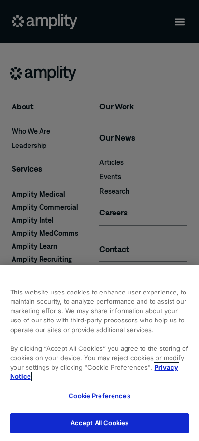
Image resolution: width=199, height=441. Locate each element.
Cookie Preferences (99, 396)
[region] (99, 353)
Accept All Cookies (99, 423)
